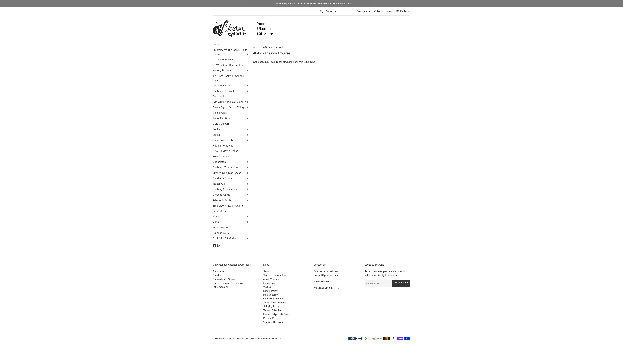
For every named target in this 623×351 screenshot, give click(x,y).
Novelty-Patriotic (230, 70)
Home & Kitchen (230, 85)
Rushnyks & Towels (230, 91)
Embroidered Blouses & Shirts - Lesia (230, 52)
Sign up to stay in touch (275, 275)
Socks (230, 134)
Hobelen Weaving (223, 145)
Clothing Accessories (230, 189)
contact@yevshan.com (326, 275)
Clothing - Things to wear (230, 167)
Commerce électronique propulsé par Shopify (261, 338)
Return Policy (270, 290)
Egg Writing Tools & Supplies (230, 102)
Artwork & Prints (230, 200)
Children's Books (230, 178)
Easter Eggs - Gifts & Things (230, 107)
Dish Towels (220, 112)
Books (230, 129)
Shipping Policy (271, 306)
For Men (217, 275)
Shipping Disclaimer (273, 322)
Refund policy (270, 294)
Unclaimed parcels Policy (276, 314)
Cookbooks (219, 96)
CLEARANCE (221, 123)
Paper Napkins (230, 118)
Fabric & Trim (220, 211)
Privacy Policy (271, 318)
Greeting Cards (230, 194)
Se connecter (364, 11)
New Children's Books (225, 151)
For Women (219, 271)
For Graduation (220, 287)
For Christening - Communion (228, 283)
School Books (221, 227)
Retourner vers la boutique (301, 61)
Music (230, 216)
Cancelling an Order (273, 298)
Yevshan (236, 338)
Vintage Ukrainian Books (230, 173)
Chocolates (230, 162)
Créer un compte (383, 11)
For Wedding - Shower (224, 279)
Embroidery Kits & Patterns (228, 205)
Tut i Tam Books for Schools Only (228, 78)
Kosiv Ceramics (222, 156)
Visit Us (267, 287)
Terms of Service (272, 310)
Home (216, 44)
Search (267, 271)
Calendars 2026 (222, 233)
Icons (230, 222)
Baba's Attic (230, 183)
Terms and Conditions (274, 302)
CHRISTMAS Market (230, 238)
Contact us (269, 283)
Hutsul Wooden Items (230, 140)
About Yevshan (271, 279)
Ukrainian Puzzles (223, 59)
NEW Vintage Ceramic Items (229, 65)
